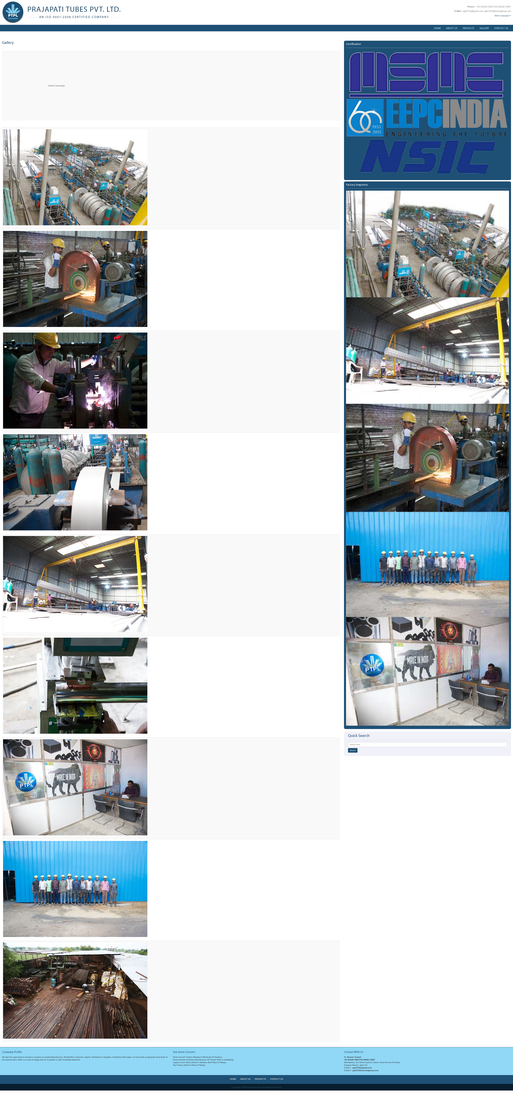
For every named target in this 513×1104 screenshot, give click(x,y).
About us (451, 28)
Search (353, 750)
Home (437, 28)
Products (468, 28)
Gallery (484, 28)
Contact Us (501, 28)
